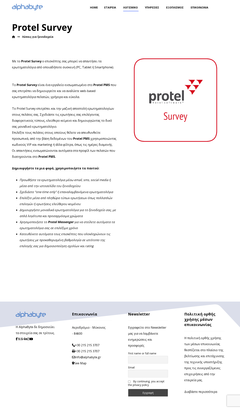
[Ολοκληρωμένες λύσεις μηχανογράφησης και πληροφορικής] (27, 7)
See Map (80, 363)
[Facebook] (17, 339)
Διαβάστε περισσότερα (200, 392)
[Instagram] (28, 339)
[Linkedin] (25, 339)
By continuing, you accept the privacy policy (146, 383)
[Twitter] (19, 339)
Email (131, 367)
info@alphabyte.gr (88, 357)
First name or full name (142, 353)
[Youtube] (31, 339)
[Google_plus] (22, 339)
